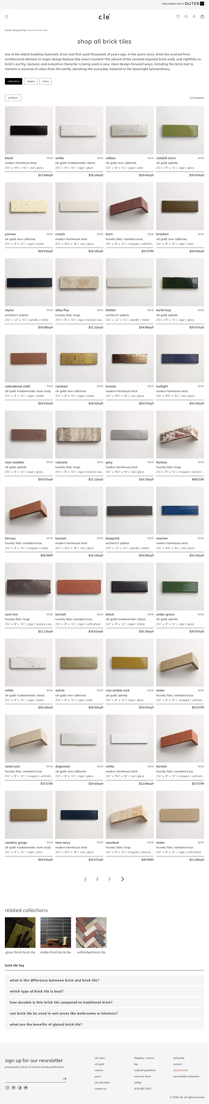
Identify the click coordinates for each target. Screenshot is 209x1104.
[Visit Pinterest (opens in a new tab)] (13, 1087)
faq (133, 1064)
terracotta (175, 1057)
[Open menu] (7, 16)
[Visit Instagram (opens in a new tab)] (7, 1087)
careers (96, 1070)
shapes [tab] (31, 81)
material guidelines (142, 1070)
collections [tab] (14, 81)
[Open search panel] (186, 16)
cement (174, 1064)
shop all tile (20, 30)
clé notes (97, 1057)
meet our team (139, 1076)
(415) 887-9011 (140, 1088)
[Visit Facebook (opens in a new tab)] (19, 1087)
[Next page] (122, 879)
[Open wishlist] (178, 16)
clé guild (96, 1064)
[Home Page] (104, 16)
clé (178, 1097)
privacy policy (12, 1066)
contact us (97, 1088)
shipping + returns (141, 1057)
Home (8, 30)
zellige (134, 1082)
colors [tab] (45, 81)
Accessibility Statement (183, 1076)
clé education (99, 1082)
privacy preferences (53, 1066)
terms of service (31, 1066)
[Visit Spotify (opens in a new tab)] (25, 1087)
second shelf (177, 1070)
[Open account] (194, 16)
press (95, 1076)
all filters (13, 97)
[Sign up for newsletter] (35, 1079)
